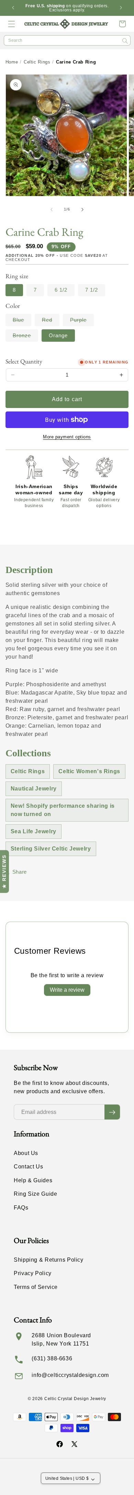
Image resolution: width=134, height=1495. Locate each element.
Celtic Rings (37, 62)
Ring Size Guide (35, 1194)
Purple (82, 321)
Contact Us (28, 1166)
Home (11, 62)
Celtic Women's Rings (89, 771)
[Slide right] (82, 209)
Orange (58, 335)
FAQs (21, 1208)
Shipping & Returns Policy (48, 1260)
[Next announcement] (121, 8)
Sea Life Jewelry (33, 831)
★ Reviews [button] (4, 872)
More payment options (67, 437)
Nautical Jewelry (34, 789)
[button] (12, 24)
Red (50, 321)
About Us (26, 1153)
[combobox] (67, 40)
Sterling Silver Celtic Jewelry (51, 849)
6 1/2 (61, 290)
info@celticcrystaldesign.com (70, 1375)
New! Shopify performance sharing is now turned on (63, 810)
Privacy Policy (33, 1273)
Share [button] (19, 872)
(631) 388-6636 (52, 1358)
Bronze (25, 337)
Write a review (67, 990)
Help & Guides (33, 1180)
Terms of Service (36, 1287)
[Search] (125, 41)
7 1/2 (91, 290)
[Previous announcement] (13, 8)
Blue (22, 321)
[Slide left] (51, 209)
